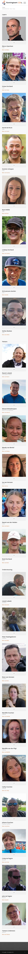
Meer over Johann (6, 826)
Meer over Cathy (5, 790)
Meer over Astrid (5, 131)
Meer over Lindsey (6, 253)
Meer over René (5, 562)
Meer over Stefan (5, 334)
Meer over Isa (5, 486)
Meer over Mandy (5, 451)
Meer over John (5, 899)
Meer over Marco (5, 49)
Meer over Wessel (6, 412)
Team (3, 7)
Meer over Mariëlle (6, 716)
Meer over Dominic (6, 172)
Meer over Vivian (5, 90)
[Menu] (24, 2)
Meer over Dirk (5, 294)
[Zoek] (21, 2)
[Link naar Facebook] (25, 952)
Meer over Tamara (6, 934)
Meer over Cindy (5, 862)
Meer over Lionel (5, 604)
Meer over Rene (5, 680)
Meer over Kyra (5, 213)
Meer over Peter (5, 640)
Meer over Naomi (5, 376)
